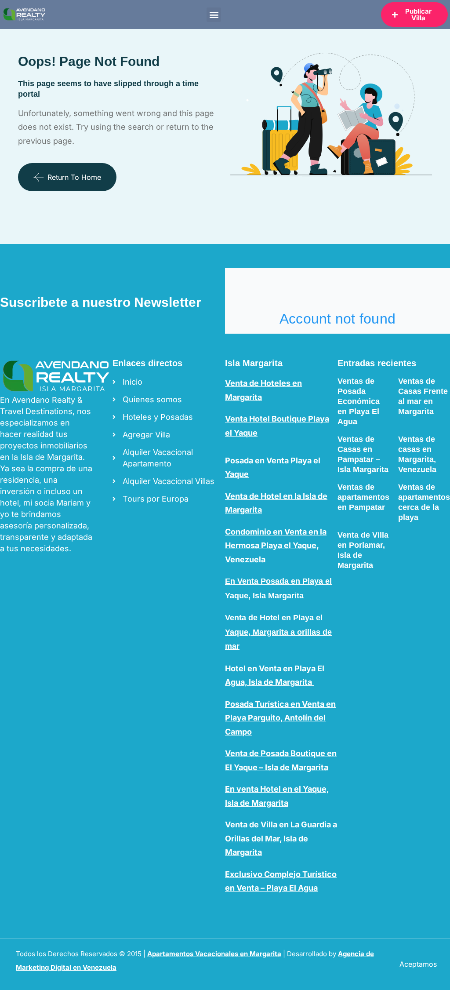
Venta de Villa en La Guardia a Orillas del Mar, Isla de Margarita (281, 838)
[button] (214, 14)
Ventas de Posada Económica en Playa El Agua (359, 401)
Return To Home (74, 177)
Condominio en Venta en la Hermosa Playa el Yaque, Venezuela (276, 545)
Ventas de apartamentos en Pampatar (363, 497)
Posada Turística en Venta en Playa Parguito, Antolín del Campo (280, 717)
